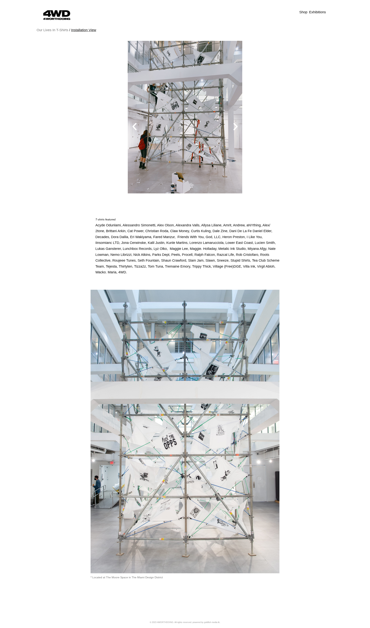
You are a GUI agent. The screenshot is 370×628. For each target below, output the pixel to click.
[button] (134, 127)
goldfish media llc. (212, 622)
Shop (303, 12)
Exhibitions (317, 12)
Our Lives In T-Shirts (52, 30)
